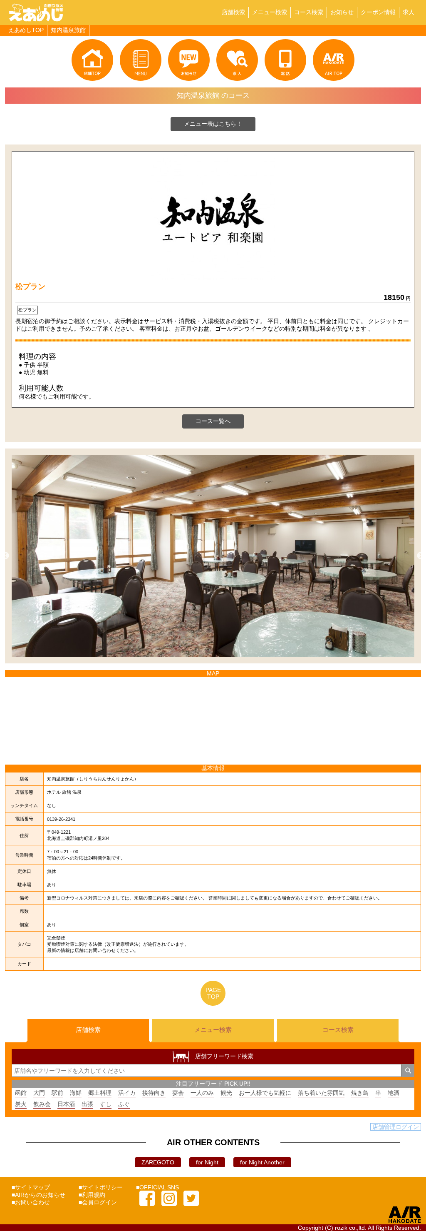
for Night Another (262, 1162)
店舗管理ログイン (395, 1127)
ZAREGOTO (157, 1162)
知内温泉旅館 (68, 30)
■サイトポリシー (101, 1187)
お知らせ (342, 12)
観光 (226, 1092)
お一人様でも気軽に (265, 1092)
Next (420, 556)
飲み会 (42, 1104)
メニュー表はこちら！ (213, 123)
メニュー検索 (269, 12)
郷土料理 (99, 1092)
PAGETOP (213, 993)
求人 (408, 12)
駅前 (57, 1092)
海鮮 (76, 1092)
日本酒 (66, 1104)
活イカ (127, 1092)
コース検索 (308, 12)
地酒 (393, 1092)
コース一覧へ (213, 421)
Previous (5, 556)
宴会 (178, 1092)
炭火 (21, 1104)
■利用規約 (92, 1194)
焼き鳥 (360, 1092)
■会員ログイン (98, 1202)
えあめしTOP (26, 30)
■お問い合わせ (31, 1202)
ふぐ (124, 1104)
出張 (87, 1104)
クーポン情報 (378, 12)
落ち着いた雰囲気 (321, 1092)
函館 (21, 1092)
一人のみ (202, 1092)
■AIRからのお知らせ (38, 1194)
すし (105, 1104)
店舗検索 (233, 12)
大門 (39, 1092)
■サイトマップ (31, 1187)
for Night (207, 1162)
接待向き (154, 1092)
